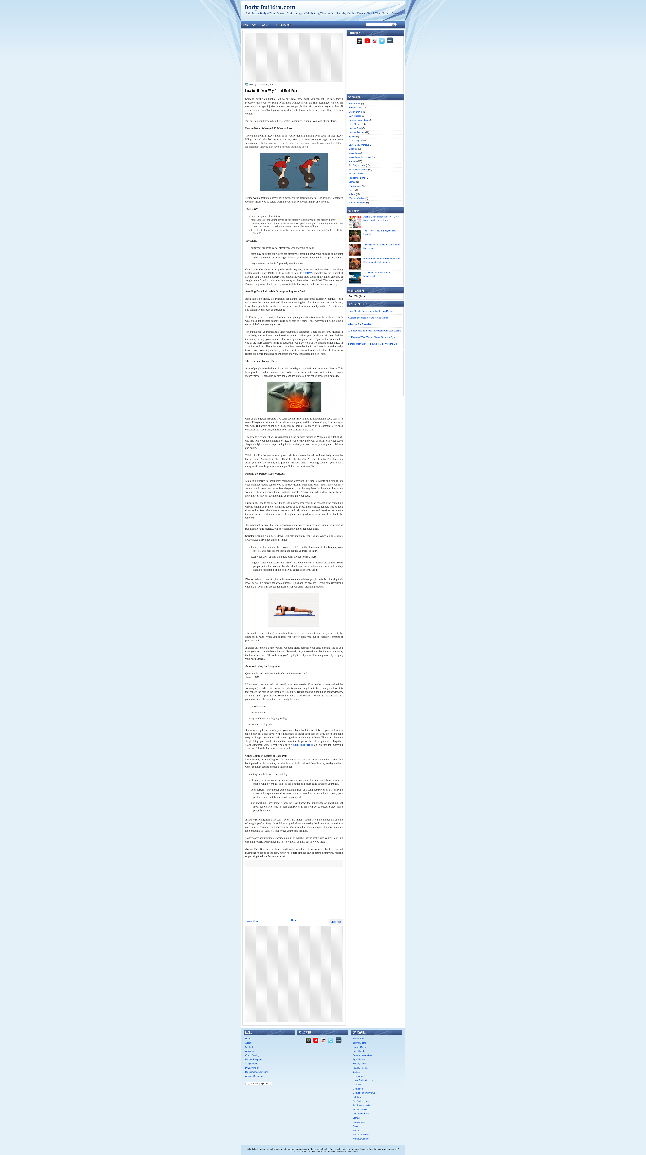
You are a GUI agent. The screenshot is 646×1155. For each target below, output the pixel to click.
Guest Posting (252, 1055)
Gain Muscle (355, 116)
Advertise (250, 1051)
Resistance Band (357, 178)
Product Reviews (357, 173)
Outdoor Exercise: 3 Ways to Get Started (368, 317)
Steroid (352, 182)
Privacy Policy (252, 1068)
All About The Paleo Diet (360, 324)
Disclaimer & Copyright (256, 1072)
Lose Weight (355, 140)
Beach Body (355, 103)
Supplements (355, 186)
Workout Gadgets (357, 202)
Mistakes (353, 149)
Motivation (354, 153)
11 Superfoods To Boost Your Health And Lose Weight (374, 330)
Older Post (336, 922)
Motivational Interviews (360, 157)
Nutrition (353, 161)
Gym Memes (355, 124)
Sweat (352, 190)
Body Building (355, 107)
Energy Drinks (355, 112)
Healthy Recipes (357, 132)
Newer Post (252, 921)
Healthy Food (355, 128)
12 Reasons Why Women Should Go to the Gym (372, 337)
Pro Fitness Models (358, 169)
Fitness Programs (282, 24)
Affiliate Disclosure (254, 1076)
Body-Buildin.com (269, 7)
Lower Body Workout (359, 145)
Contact (266, 24)
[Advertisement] (294, 57)
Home (245, 24)
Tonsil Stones (352, 1151)
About (255, 24)
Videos (352, 194)
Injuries (352, 136)
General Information (358, 120)
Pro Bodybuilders (357, 165)
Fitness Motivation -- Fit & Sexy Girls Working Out (372, 344)
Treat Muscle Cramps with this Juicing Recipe (370, 311)
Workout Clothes (357, 198)
